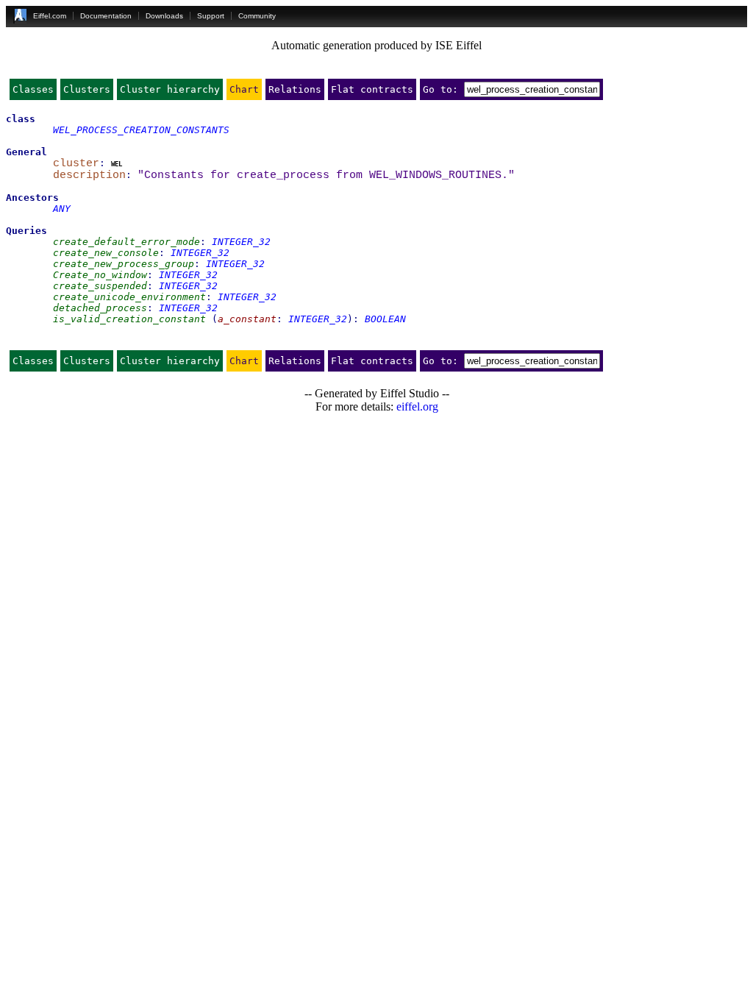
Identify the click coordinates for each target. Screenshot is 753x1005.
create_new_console (106, 252)
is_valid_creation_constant (129, 318)
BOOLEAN (385, 318)
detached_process (100, 307)
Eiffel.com (49, 16)
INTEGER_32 (241, 241)
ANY (62, 208)
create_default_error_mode (126, 241)
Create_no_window (100, 274)
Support (210, 16)
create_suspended (100, 285)
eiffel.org (417, 406)
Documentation (106, 16)
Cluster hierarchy (170, 89)
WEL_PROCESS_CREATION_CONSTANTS (141, 129)
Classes (33, 89)
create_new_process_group (123, 263)
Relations (294, 89)
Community (257, 16)
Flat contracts (372, 89)
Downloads (164, 16)
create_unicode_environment (129, 296)
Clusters (86, 89)
